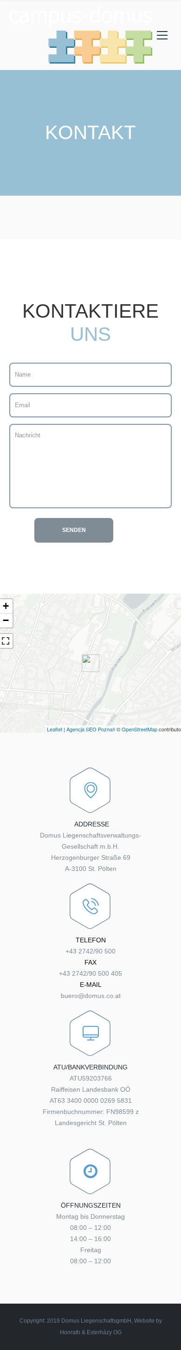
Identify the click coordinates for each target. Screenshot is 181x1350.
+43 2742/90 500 (90, 951)
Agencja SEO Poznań (90, 729)
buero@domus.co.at (91, 995)
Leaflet (54, 729)
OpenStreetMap (139, 729)
